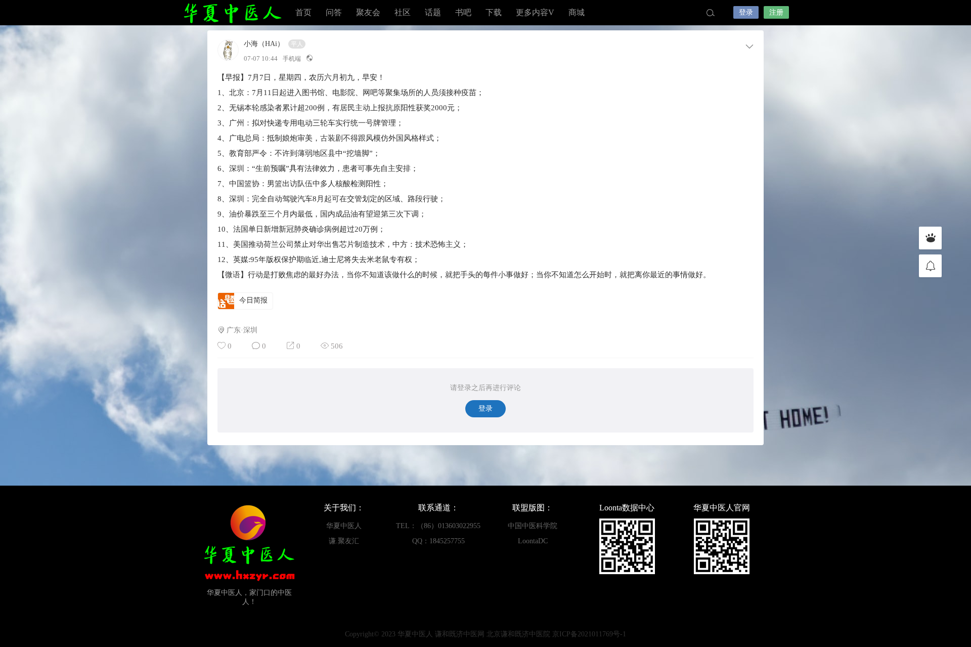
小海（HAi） (264, 44)
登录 (746, 12)
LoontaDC (533, 541)
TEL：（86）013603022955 (438, 526)
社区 (402, 12)
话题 (433, 12)
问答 (334, 12)
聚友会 (368, 12)
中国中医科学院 (532, 526)
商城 (576, 12)
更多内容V (535, 12)
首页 (303, 12)
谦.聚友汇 (344, 541)
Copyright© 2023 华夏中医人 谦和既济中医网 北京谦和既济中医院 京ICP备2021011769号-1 (485, 634)
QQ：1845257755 (438, 541)
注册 (776, 12)
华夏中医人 (232, 12)
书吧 (463, 12)
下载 (494, 12)
